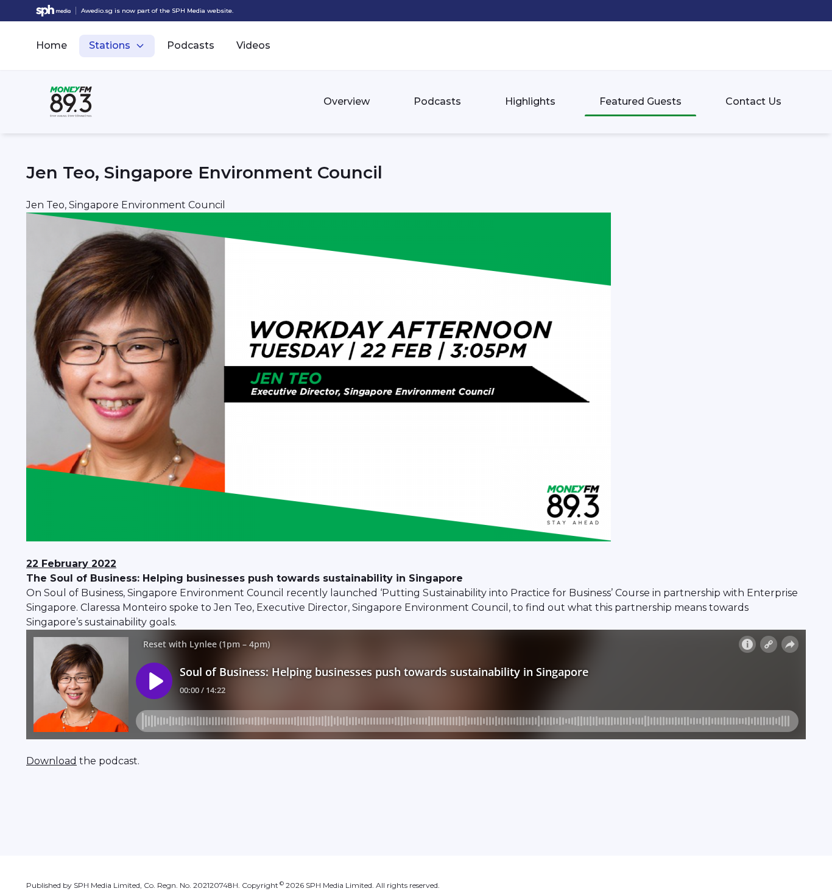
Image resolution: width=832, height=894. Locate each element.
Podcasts (190, 45)
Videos (253, 45)
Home (51, 45)
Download (51, 761)
